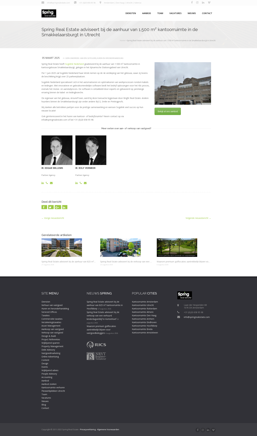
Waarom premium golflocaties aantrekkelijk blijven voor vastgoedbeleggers (184, 261)
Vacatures (175, 13)
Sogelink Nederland (74, 63)
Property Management (52, 346)
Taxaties (45, 315)
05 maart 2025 (51, 58)
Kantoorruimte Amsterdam (145, 301)
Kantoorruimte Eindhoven (144, 322)
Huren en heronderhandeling (110, 58)
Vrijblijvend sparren (50, 342)
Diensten (131, 13)
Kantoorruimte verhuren (53, 387)
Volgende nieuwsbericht (198, 218)
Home (122, 40)
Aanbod (146, 13)
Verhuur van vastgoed (51, 305)
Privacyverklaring (88, 429)
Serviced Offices (49, 312)
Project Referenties (50, 339)
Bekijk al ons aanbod (168, 111)
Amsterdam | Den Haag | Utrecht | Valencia (122, 2)
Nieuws (192, 13)
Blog (43, 404)
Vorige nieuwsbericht (52, 218)
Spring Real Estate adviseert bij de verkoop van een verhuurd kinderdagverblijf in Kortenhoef (126, 261)
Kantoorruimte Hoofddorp (144, 325)
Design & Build (48, 336)
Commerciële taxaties (51, 318)
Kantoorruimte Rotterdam (144, 308)
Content (45, 360)
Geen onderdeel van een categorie (80, 58)
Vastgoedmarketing (50, 353)
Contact (207, 13)
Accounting (46, 377)
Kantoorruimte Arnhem (143, 318)
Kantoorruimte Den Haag (144, 315)
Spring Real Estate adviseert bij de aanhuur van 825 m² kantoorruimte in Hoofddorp (68, 261)
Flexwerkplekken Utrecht (53, 390)
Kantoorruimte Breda (142, 329)
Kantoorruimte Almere (142, 312)
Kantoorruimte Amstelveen (145, 332)
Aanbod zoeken (49, 384)
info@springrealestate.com (58, 2)
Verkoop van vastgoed (52, 332)
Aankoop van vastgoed (52, 329)
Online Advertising (50, 356)
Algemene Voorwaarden (108, 429)
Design (44, 363)
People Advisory (49, 373)
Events (44, 366)
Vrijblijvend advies (49, 370)
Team (160, 13)
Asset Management (50, 325)
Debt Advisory (48, 349)
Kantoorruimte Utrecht (143, 305)
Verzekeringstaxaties (51, 322)
